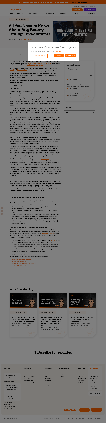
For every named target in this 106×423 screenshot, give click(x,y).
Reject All (59, 55)
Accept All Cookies (71, 55)
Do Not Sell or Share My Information (39, 56)
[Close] (76, 44)
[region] (53, 51)
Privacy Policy (58, 51)
